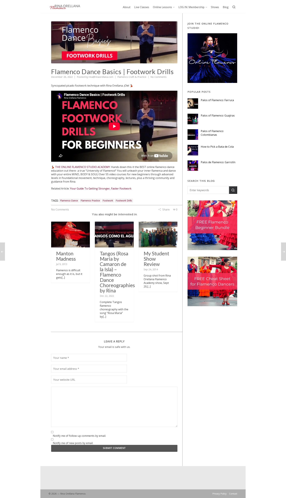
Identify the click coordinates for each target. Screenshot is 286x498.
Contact (233, 493)
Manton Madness (66, 256)
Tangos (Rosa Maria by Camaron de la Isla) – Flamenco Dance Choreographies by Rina (117, 271)
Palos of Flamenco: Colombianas (212, 133)
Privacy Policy (219, 493)
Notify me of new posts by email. (73, 443)
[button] (233, 190)
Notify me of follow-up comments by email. (79, 436)
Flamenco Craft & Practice (131, 76)
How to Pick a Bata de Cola (217, 146)
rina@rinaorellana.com (101, 76)
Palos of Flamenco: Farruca (217, 100)
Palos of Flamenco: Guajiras (218, 115)
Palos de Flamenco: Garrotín (218, 162)
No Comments (158, 76)
